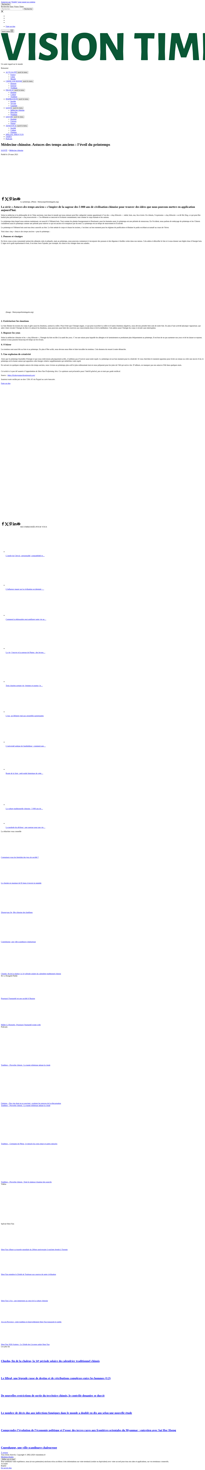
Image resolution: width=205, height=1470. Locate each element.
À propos (4, 1453)
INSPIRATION (12, 99)
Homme (13, 119)
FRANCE (9, 90)
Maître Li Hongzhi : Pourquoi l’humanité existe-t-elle (21, 1025)
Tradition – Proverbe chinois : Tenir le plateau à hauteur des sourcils (26, 1182)
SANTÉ (9, 108)
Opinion (13, 132)
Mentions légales (7, 1457)
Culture (13, 95)
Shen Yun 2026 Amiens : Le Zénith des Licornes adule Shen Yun (25, 1344)
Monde (13, 79)
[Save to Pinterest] (11, 199)
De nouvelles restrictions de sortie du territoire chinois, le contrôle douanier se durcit (53, 1395)
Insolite (13, 101)
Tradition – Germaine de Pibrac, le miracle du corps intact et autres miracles (29, 1144)
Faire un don (10, 26)
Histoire (13, 84)
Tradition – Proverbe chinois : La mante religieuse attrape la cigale (25, 1065)
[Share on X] (7, 200)
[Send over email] (18, 200)
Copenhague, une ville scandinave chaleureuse (18, 942)
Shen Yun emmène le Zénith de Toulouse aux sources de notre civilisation (28, 1274)
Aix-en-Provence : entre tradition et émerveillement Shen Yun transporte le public (31, 1322)
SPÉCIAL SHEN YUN (15, 134)
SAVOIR (9, 117)
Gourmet (13, 106)
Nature (13, 123)
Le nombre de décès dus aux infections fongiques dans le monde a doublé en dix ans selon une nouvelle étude (66, 1412)
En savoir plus (6, 1468)
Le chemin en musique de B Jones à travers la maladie (21, 883)
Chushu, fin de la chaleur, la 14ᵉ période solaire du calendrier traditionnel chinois (31, 974)
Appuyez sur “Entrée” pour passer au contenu (18, 2)
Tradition (13, 88)
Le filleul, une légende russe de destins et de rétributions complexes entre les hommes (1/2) (56, 1378)
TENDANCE (11, 126)
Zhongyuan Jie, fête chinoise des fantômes (17, 912)
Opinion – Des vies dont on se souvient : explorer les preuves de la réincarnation (31, 1103)
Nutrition (13, 115)
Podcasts (9, 139)
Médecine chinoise (17, 110)
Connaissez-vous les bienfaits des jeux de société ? (20, 857)
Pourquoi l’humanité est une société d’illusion (18, 998)
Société (13, 128)
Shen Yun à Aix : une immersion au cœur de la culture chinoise (24, 1301)
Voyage (13, 103)
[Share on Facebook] (3, 200)
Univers (13, 121)
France (13, 75)
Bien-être (13, 112)
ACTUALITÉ (11, 72)
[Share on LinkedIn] (15, 200)
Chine (12, 77)
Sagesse (13, 86)
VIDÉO (9, 137)
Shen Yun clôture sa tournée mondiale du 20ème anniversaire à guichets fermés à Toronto (34, 1250)
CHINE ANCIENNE (14, 81)
